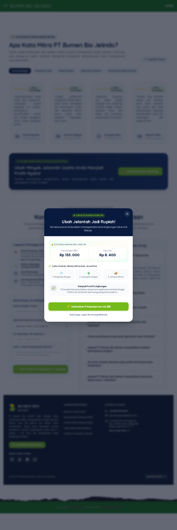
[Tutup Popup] (127, 214)
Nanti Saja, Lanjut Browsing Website (89, 314)
